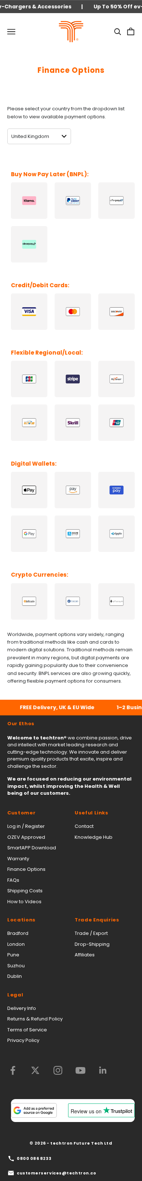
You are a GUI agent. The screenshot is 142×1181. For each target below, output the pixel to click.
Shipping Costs (25, 890)
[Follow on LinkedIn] (103, 1070)
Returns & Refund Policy (35, 1018)
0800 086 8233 (34, 1158)
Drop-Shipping (92, 944)
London (16, 944)
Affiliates (85, 954)
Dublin (14, 976)
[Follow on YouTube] (80, 1070)
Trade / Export (91, 933)
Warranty (18, 858)
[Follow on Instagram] (57, 1070)
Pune (13, 954)
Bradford (17, 933)
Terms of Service (27, 1029)
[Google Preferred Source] (34, 1110)
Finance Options (26, 869)
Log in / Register (26, 826)
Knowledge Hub (94, 837)
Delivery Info (21, 1008)
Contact (84, 826)
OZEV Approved (26, 837)
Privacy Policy (23, 1040)
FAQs (13, 880)
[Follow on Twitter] (35, 1070)
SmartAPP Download (31, 847)
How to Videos (24, 901)
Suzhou (16, 965)
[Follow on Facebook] (12, 1070)
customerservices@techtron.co (56, 1173)
